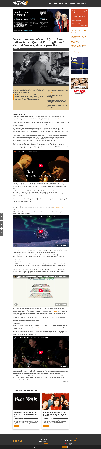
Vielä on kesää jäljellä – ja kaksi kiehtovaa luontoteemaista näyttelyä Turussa (78, 38)
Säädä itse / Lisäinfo (72, 447)
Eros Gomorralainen (17, 418)
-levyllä (62, 118)
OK (64, 447)
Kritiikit (61, 3)
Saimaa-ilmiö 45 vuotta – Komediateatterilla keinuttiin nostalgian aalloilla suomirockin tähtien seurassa (79, 50)
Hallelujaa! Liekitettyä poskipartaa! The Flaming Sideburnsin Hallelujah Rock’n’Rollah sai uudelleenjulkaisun (55, 414)
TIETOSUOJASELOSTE (45, 443)
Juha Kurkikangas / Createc (76, 438)
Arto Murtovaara (17, 48)
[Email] (1, 232)
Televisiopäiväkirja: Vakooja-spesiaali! (78, 42)
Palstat (66, 3)
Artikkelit (55, 3)
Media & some (72, 3)
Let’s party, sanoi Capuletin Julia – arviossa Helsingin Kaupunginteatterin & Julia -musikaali (79, 32)
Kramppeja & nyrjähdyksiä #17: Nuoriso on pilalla (78, 46)
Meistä (78, 3)
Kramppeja (83, 3)
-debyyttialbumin (58, 207)
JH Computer (73, 440)
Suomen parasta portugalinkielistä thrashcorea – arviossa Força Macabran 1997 (26, 414)
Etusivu (50, 3)
